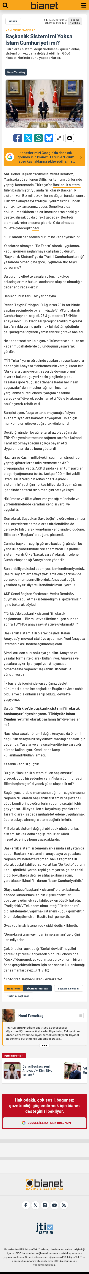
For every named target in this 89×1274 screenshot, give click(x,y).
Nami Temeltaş (30, 1015)
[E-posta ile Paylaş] (69, 138)
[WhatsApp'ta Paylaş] (38, 138)
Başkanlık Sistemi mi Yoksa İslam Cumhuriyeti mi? (38, 39)
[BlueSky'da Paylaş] (48, 138)
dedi (35, 228)
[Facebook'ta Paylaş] (17, 138)
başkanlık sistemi (68, 988)
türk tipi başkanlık (18, 995)
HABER (13, 21)
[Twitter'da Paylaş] (28, 138)
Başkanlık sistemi (67, 184)
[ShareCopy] (59, 138)
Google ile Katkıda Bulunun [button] (49, 1122)
